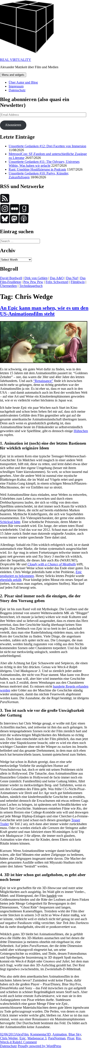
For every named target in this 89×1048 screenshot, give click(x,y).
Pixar (70, 1038)
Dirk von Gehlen (36, 278)
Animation (59, 1034)
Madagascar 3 (36, 1038)
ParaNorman (56, 1038)
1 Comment (29, 1042)
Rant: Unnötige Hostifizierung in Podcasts (37, 169)
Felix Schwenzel (57, 282)
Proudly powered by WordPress (39, 1046)
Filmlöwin (78, 282)
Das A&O (57, 278)
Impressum (16, 86)
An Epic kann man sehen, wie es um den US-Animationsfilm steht (44, 311)
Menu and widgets (13, 74)
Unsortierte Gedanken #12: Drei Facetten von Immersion (47, 146)
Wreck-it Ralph (10, 1042)
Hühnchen (81, 431)
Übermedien (8, 286)
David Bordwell (11, 278)
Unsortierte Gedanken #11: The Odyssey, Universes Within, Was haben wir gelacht (44, 163)
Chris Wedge (9, 1038)
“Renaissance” (43, 381)
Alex (19, 1034)
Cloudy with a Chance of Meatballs (51, 564)
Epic (22, 1038)
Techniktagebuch (31, 286)
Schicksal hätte (10, 522)
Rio (78, 1038)
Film (25, 1034)
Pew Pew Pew (33, 282)
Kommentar (38, 1034)
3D (48, 1034)
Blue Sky (74, 1034)
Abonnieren (13, 125)
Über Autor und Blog (23, 82)
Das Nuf (72, 278)
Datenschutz (17, 90)
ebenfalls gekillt (10, 580)
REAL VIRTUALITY (15, 60)
